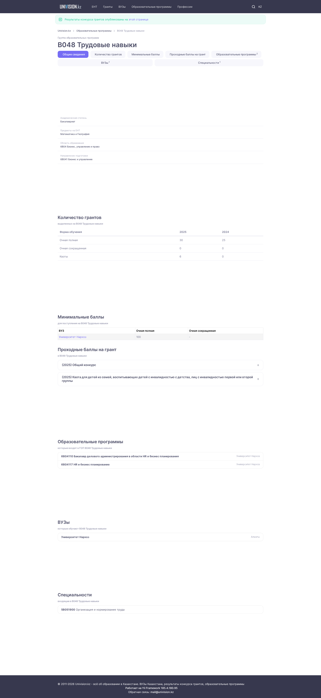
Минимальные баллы (145, 54)
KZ (260, 6)
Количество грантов (108, 54)
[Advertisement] (158, 91)
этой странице (138, 19)
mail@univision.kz (162, 692)
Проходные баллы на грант (187, 54)
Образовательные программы (151, 6)
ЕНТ (94, 6)
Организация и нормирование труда (93, 609)
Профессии (184, 6)
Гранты (108, 6)
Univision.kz (64, 30)
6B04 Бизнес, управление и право (79, 146)
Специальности (209, 62)
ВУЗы (122, 6)
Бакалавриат (67, 121)
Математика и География (74, 134)
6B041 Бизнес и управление (76, 159)
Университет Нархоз (72, 337)
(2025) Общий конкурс (79, 365)
